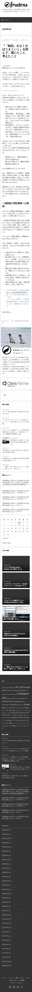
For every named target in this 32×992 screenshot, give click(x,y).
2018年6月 (5, 902)
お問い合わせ (13, 980)
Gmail (13, 704)
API (19, 687)
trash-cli (9, 717)
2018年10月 (5, 893)
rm (17, 715)
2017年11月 (5, 919)
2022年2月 (5, 855)
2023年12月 (5, 838)
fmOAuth (7, 701)
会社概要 (21, 980)
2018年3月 (5, 910)
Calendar (22, 690)
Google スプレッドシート (18, 710)
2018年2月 (5, 915)
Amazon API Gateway (8, 687)
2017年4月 (5, 944)
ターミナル (20, 725)
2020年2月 (5, 872)
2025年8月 (5, 830)
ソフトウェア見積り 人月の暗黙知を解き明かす (17, 292)
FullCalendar (6, 704)
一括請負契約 (18, 321)
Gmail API (20, 704)
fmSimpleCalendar (18, 701)
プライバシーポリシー (16, 983)
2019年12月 (5, 881)
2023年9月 (5, 842)
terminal (4, 717)
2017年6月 (5, 940)
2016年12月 (5, 961)
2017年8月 (5, 932)
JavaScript (15, 712)
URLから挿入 (18, 717)
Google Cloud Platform (11, 707)
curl (9, 694)
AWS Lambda (13, 690)
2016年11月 (5, 965)
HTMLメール (6, 712)
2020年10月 (5, 859)
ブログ (7, 321)
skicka (26, 715)
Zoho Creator (22, 720)
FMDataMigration (22, 698)
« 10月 (4, 543)
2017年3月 (5, 949)
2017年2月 (5, 953)
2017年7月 (5, 936)
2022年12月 (5, 847)
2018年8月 (5, 898)
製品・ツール (20, 978)
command (5, 694)
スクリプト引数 (10, 726)
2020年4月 (5, 868)
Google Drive (20, 707)
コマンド (14, 723)
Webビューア (13, 720)
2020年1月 (5, 876)
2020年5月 (5, 864)
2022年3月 (5, 851)
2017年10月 (5, 923)
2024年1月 (5, 834)
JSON (22, 712)
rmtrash (21, 715)
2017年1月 (5, 957)
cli (27, 690)
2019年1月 (5, 889)
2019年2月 (5, 885)
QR (5, 715)
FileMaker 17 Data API (12, 698)
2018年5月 (5, 906)
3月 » (9, 543)
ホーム (4, 978)
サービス (11, 978)
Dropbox (14, 694)
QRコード (11, 715)
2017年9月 (5, 927)
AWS (6, 690)
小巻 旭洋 (15, 40)
